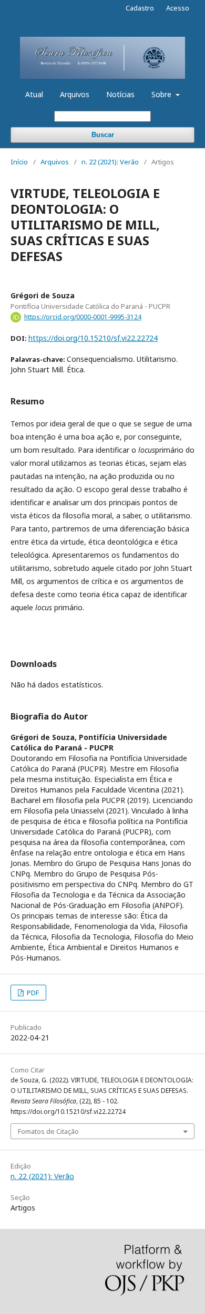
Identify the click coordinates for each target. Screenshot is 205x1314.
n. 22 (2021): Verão (110, 161)
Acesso (177, 8)
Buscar (102, 135)
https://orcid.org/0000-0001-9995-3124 (82, 316)
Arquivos (74, 94)
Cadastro (140, 8)
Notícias (120, 94)
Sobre (162, 94)
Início (19, 161)
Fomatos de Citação (48, 1131)
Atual (34, 94)
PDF (32, 992)
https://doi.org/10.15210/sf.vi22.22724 (93, 338)
